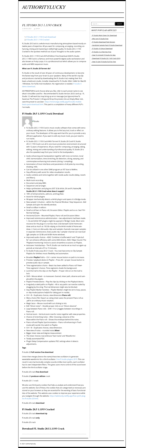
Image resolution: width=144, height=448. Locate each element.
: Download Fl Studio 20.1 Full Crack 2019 (105, 58)
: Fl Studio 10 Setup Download (101, 49)
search (119, 24)
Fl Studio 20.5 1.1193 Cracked (37, 40)
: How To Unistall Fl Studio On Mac (103, 55)
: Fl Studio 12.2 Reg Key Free (101, 52)
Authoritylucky (43, 6)
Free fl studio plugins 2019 (66, 359)
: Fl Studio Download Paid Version (103, 42)
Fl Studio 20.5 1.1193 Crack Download (41, 37)
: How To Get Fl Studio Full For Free (103, 62)
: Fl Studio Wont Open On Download (104, 35)
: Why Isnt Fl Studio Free (99, 39)
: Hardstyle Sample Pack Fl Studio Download (106, 45)
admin (37, 29)
